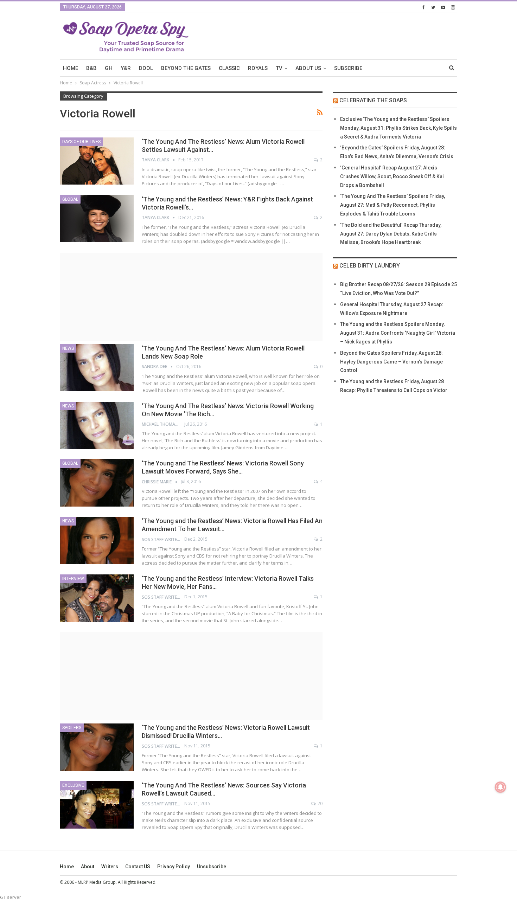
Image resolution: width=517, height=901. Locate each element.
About (87, 866)
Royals (258, 68)
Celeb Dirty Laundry (369, 265)
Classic (229, 68)
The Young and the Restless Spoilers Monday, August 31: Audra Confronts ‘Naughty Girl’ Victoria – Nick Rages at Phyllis (397, 333)
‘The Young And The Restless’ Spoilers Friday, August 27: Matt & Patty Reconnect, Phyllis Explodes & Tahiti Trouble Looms (392, 205)
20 (320, 803)
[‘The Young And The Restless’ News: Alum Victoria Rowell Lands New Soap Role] (97, 367)
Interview (73, 578)
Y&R (126, 68)
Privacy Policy (173, 866)
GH (109, 68)
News (68, 348)
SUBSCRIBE (348, 68)
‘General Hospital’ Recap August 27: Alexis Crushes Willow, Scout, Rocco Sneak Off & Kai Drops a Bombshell (392, 176)
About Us (308, 68)
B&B (91, 68)
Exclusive (73, 785)
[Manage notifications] (500, 787)
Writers (109, 866)
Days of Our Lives (81, 141)
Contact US (137, 866)
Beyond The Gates (186, 68)
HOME (70, 68)
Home (67, 866)
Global (70, 199)
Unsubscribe (211, 866)
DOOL (146, 68)
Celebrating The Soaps (373, 100)
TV (279, 68)
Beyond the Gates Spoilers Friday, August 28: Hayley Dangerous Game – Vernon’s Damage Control (391, 361)
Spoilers (71, 727)
